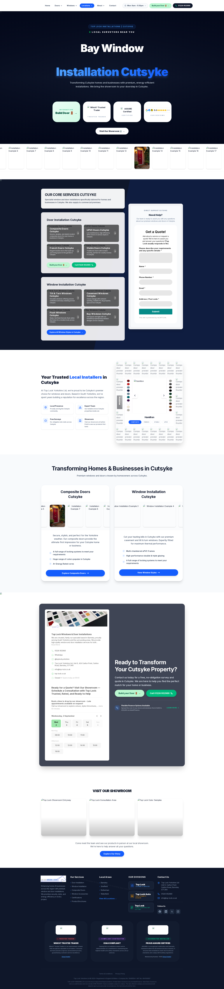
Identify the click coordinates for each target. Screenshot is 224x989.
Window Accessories (79, 894)
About (99, 6)
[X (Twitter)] (172, 911)
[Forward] (101, 716)
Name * (142, 266)
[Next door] (164, 395)
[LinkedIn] (166, 911)
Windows (71, 6)
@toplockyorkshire (62, 659)
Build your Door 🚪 (160, 6)
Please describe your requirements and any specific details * (155, 249)
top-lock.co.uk (60, 674)
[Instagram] (178, 911)
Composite (135, 422)
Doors (57, 6)
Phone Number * (146, 277)
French (146, 422)
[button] (56, 723)
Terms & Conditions (106, 974)
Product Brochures (78, 901)
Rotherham (104, 890)
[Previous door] (135, 395)
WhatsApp (59, 655)
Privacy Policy (120, 974)
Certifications (76, 898)
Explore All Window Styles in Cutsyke (66, 332)
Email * (142, 288)
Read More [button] (55, 645)
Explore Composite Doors (74, 573)
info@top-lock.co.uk (62, 669)
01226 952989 (184, 6)
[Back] (97, 716)
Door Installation (77, 883)
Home (47, 6)
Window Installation (78, 886)
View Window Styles (147, 572)
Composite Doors (77, 890)
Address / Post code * (149, 299)
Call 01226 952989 (83, 265)
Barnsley (103, 883)
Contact (112, 6)
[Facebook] (160, 911)
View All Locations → (108, 899)
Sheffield (103, 886)
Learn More (172, 708)
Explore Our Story (112, 854)
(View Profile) (66, 957)
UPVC (166, 422)
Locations (86, 6)
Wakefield (104, 894)
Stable (156, 422)
